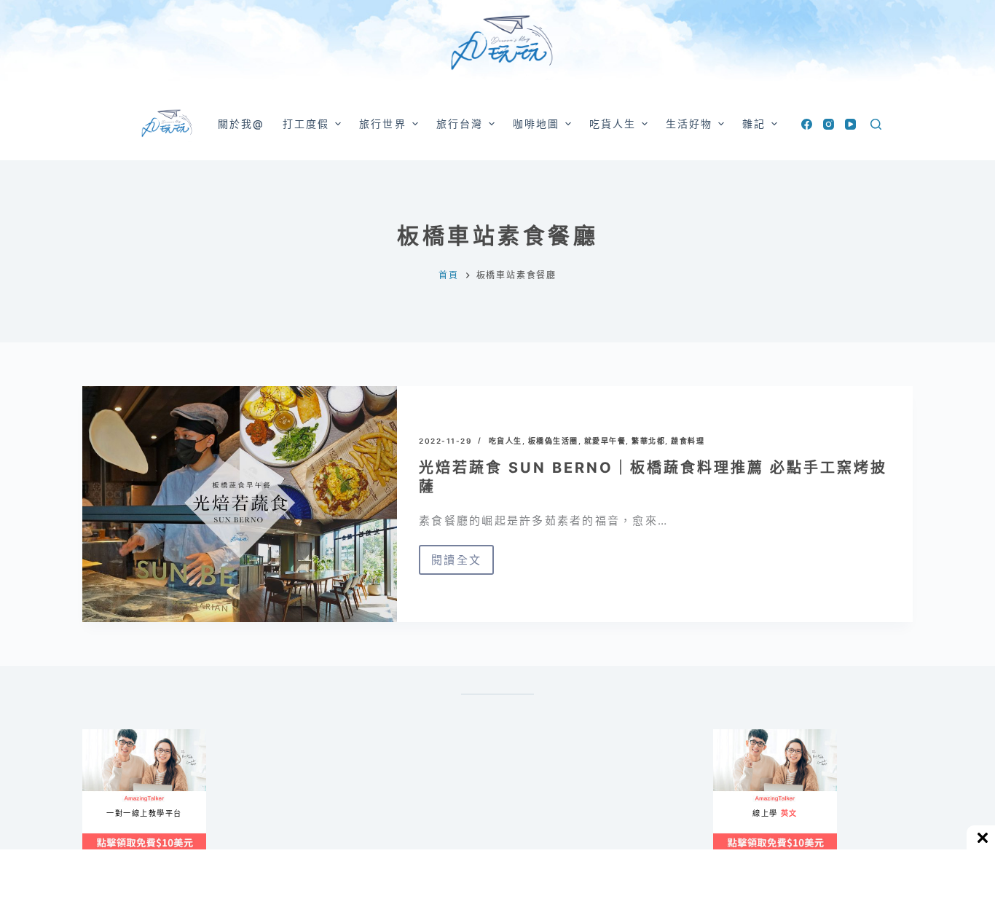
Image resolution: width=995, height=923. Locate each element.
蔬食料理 (687, 440)
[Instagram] (828, 124)
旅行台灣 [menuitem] (459, 123)
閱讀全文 (462, 564)
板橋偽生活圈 (553, 440)
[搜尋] (875, 124)
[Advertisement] (563, 801)
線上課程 (96, 735)
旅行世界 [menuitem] (382, 123)
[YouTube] (850, 124)
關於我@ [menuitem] (241, 123)
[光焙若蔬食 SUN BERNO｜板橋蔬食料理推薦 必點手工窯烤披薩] (239, 504)
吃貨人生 (505, 440)
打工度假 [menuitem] (306, 123)
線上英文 (727, 735)
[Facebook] (806, 124)
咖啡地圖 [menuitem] (536, 123)
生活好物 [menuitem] (689, 123)
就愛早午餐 (605, 440)
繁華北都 (648, 440)
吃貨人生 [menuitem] (612, 123)
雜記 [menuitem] (754, 123)
